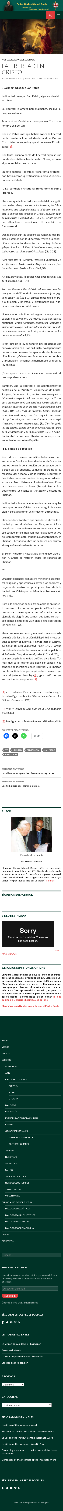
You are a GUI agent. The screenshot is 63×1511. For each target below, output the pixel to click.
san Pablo (49, 750)
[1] (10, 146)
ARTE (7, 1072)
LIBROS (5, 1234)
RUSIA (12, 1092)
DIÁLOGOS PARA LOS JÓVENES (20, 1215)
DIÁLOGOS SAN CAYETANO (18, 1221)
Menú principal (59, 15)
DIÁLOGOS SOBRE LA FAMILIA (19, 1228)
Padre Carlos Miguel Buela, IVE (41, 78)
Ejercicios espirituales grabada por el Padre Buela (30, 1006)
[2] (35, 675)
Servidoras (11, 754)
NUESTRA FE (11, 1157)
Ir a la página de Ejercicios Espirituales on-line (31, 998)
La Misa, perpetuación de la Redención (22, 1356)
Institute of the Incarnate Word (19, 1425)
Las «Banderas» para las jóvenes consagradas (28, 771)
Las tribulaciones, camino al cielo (21, 783)
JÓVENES (9, 1150)
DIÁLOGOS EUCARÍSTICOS (17, 1208)
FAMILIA (9, 1124)
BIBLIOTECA (7, 1241)
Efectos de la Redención (15, 1362)
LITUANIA (13, 1098)
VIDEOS (5, 1047)
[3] (35, 679)
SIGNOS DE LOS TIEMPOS (17, 1182)
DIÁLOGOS (10, 1105)
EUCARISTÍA (11, 1111)
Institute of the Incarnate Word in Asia (23, 1443)
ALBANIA (13, 1085)
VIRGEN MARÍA (12, 1195)
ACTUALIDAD (9, 59)
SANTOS (9, 1170)
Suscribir (10, 1296)
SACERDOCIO (11, 1163)
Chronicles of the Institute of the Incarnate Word (29, 1459)
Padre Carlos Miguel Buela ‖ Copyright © (31, 1502)
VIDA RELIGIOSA (26, 59)
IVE (6, 750)
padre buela (33, 750)
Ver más (50, 880)
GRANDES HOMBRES (19, 1144)
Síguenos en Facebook (17, 894)
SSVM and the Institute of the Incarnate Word (27, 1437)
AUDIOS (5, 1053)
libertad (17, 750)
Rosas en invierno (11, 1350)
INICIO (5, 1040)
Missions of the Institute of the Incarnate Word (28, 1431)
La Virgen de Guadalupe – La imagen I (22, 1343)
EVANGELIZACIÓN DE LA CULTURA (21, 1118)
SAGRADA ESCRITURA (15, 1176)
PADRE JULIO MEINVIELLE (21, 1137)
